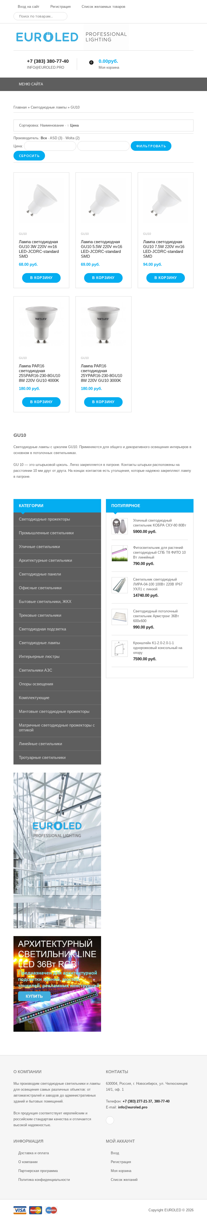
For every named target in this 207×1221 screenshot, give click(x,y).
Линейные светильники (40, 743)
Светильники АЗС (35, 670)
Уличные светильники (39, 546)
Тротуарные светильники (42, 757)
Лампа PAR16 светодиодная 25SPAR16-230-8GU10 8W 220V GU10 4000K (39, 373)
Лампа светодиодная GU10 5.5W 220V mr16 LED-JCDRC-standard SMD (101, 249)
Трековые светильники (40, 615)
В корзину (41, 278)
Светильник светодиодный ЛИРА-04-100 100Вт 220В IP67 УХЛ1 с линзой (157, 584)
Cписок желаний (124, 1180)
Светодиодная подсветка (42, 629)
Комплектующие (34, 697)
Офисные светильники (40, 587)
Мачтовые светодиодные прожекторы (54, 711)
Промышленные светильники (46, 533)
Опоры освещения (36, 684)
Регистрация (60, 7)
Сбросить (29, 155)
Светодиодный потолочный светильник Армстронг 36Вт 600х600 (156, 616)
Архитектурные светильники (45, 560)
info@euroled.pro (132, 1107)
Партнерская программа (38, 1171)
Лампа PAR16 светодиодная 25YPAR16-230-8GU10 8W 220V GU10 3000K (101, 373)
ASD (56, 138)
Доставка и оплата (33, 1153)
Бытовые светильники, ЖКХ (45, 601)
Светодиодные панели (40, 574)
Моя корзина (121, 1171)
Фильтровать (151, 146)
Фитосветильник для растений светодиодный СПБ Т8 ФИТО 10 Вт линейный (159, 552)
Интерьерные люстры (39, 656)
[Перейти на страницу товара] (41, 201)
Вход (115, 1153)
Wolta (72, 138)
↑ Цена (73, 125)
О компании (27, 1162)
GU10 (23, 233)
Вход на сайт (28, 7)
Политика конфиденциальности (44, 1180)
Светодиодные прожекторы (44, 519)
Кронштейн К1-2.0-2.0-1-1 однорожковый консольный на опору (157, 648)
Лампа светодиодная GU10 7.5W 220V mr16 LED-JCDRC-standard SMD (163, 249)
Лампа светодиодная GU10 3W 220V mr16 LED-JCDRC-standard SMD (39, 249)
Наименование (52, 125)
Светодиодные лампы (39, 642)
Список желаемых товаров (103, 7)
